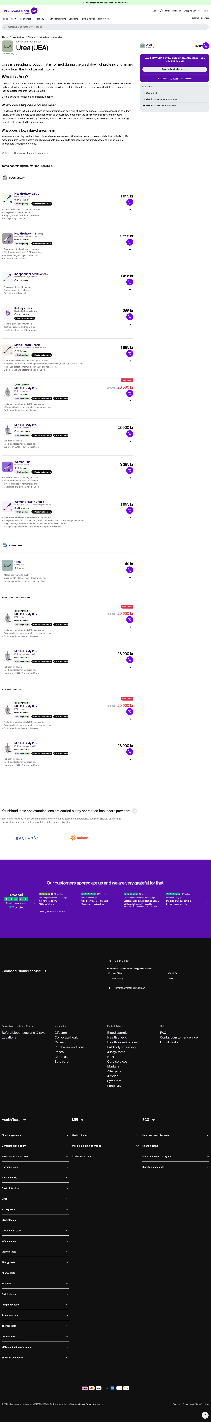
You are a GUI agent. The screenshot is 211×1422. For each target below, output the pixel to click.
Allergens (114, 1071)
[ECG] (153, 1119)
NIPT (110, 1057)
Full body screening (121, 1047)
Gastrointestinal (10, 1188)
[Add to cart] (205, 45)
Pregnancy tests (11, 1304)
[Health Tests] (25, 1119)
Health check (116, 1037)
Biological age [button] (23, 204)
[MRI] (82, 1119)
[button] (105, 27)
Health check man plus (28, 233)
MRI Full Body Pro (25, 425)
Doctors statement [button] (42, 204)
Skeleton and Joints (13, 690)
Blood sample (117, 1032)
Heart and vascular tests (15, 1156)
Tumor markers (10, 1315)
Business (205, 18)
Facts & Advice (88, 19)
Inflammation (9, 1241)
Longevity (114, 1086)
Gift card (61, 1032)
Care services (117, 1061)
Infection (6, 1283)
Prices (59, 1052)
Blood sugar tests (11, 1135)
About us (61, 1057)
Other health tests (11, 1230)
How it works (104, 19)
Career (60, 1042)
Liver (4, 1198)
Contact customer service (179, 1037)
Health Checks (26, 19)
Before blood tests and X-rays (23, 1032)
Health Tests (8, 19)
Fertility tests (9, 1294)
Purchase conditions (70, 1047)
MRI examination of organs (16, 598)
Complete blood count (14, 1145)
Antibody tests (10, 1336)
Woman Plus (22, 462)
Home (5, 37)
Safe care (62, 1061)
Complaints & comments (183, 1404)
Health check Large (26, 193)
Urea (149, 44)
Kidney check (23, 308)
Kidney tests (44, 37)
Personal (195, 18)
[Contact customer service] (45, 971)
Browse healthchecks (172, 69)
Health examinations (56, 19)
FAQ (163, 1032)
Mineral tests (9, 1220)
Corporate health (67, 1037)
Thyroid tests (9, 1326)
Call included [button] (62, 398)
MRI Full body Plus (26, 388)
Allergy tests (116, 1052)
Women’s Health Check (29, 501)
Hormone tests (10, 1167)
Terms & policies (202, 1404)
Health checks (17, 178)
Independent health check (31, 274)
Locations (73, 19)
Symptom (114, 1081)
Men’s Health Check (27, 345)
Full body (39, 19)
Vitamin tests (9, 1251)
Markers (31, 37)
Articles (112, 1076)
